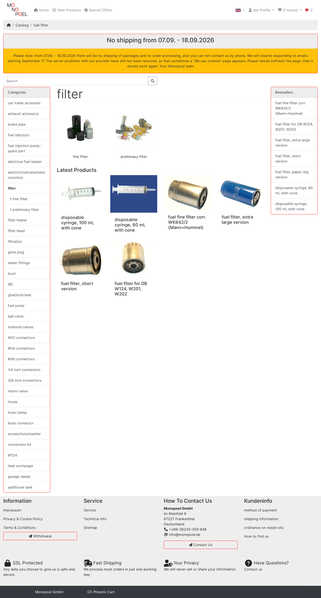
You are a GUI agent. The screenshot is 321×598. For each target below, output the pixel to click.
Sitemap (90, 527)
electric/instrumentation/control (26, 175)
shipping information (261, 519)
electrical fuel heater (25, 161)
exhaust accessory (23, 113)
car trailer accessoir (24, 103)
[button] (240, 10)
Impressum (12, 510)
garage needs (19, 476)
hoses (12, 402)
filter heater (17, 220)
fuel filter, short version (288, 158)
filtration (15, 241)
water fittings (19, 263)
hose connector (21, 423)
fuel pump (16, 305)
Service (90, 510)
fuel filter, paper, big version (292, 174)
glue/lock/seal (19, 295)
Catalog (22, 25)
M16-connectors (21, 359)
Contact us (253, 569)
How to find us (256, 536)
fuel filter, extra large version (237, 219)
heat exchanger (20, 466)
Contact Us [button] (202, 545)
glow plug (16, 252)
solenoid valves (20, 327)
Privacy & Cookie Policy (23, 519)
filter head (16, 231)
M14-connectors (21, 348)
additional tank (20, 487)
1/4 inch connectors (24, 369)
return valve (18, 391)
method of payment (260, 510)
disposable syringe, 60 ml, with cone (130, 225)
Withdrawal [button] (42, 536)
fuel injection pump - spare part (25, 148)
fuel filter (40, 25)
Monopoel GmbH (49, 592)
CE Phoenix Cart (101, 592)
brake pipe (17, 124)
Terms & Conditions (19, 527)
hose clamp (17, 412)
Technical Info (95, 519)
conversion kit (19, 444)
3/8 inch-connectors (24, 380)
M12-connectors (21, 337)
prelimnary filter (134, 156)
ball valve (16, 316)
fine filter (80, 156)
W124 (12, 455)
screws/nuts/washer (24, 434)
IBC (11, 284)
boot (12, 273)
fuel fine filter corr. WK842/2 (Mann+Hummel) (187, 222)
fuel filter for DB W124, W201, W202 (131, 289)
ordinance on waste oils (263, 527)
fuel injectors (18, 135)
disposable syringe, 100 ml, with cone (77, 223)
